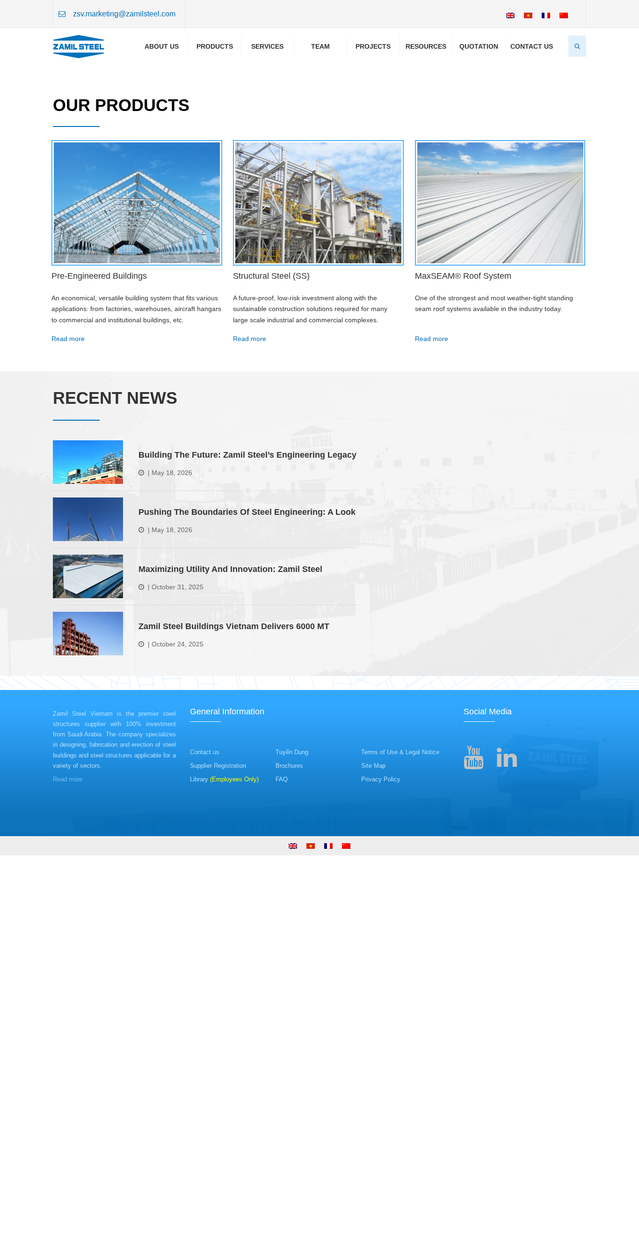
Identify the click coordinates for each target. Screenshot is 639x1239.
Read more (68, 584)
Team (320, 46)
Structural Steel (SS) (271, 521)
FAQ (282, 1024)
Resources (426, 46)
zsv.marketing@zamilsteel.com (124, 14)
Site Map (373, 1011)
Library (224, 1024)
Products (214, 46)
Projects (373, 46)
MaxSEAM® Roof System (463, 521)
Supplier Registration (218, 1011)
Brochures (289, 1011)
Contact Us (531, 46)
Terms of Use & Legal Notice (400, 998)
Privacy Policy (380, 1024)
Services (267, 46)
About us (162, 46)
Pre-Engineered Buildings (99, 521)
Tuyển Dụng (292, 998)
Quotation (478, 46)
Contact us (204, 998)
